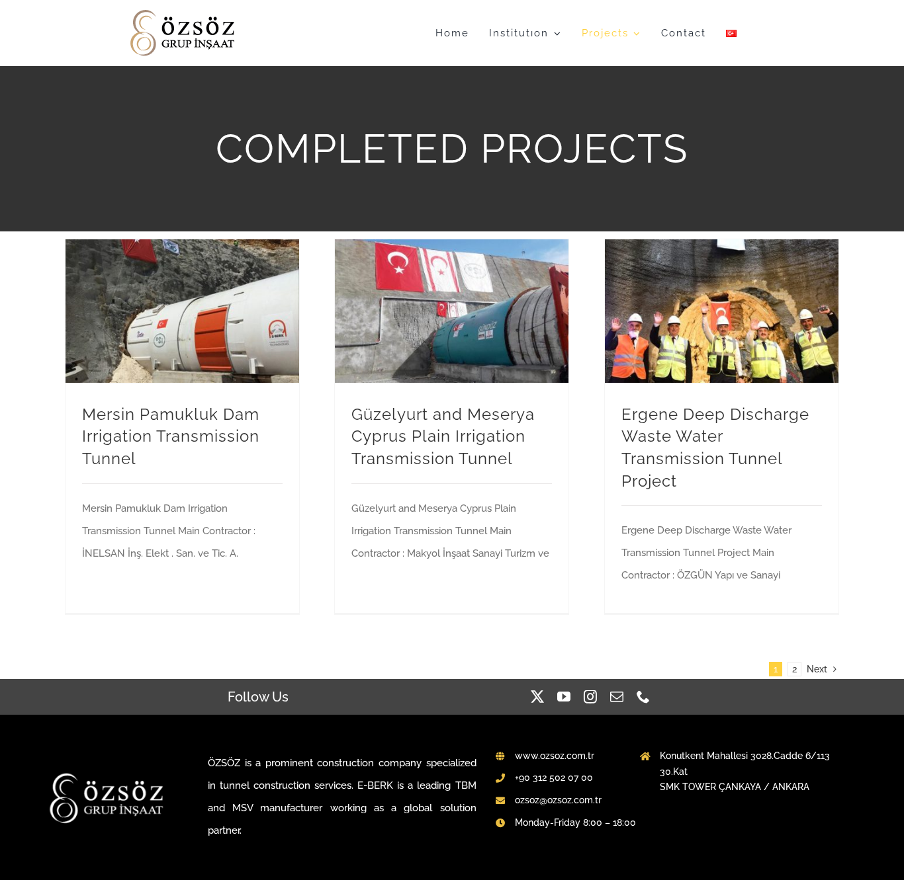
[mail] (616, 696)
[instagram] (590, 696)
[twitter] (537, 696)
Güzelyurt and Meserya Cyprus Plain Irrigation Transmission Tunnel (443, 436)
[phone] (643, 696)
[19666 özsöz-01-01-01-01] (183, 13)
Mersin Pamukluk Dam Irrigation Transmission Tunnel (170, 436)
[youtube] (563, 696)
